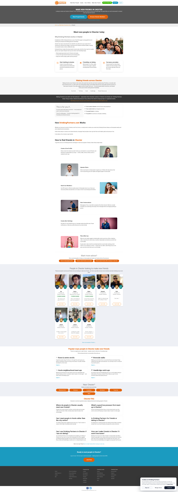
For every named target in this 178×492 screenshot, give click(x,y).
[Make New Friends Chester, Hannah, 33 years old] (103, 280)
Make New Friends (96, 2)
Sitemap (70, 478)
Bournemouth (113, 471)
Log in (120, 2)
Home (56, 25)
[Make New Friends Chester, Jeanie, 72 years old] (61, 314)
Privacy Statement (72, 473)
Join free (89, 459)
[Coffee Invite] (61, 287)
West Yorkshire (100, 476)
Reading (112, 476)
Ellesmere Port (62, 390)
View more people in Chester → (89, 342)
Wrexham (75, 390)
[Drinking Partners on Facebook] (87, 488)
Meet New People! (74, 2)
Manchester (85, 474)
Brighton (112, 473)
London (84, 471)
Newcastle (85, 478)
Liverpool (84, 482)
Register (115, 2)
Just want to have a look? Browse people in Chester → (89, 20)
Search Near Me (107, 2)
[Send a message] (65, 287)
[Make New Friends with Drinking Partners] (60, 3)
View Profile (61, 304)
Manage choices (158, 487)
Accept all (170, 487)
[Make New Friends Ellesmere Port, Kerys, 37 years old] (75, 280)
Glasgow (84, 476)
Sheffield (84, 480)
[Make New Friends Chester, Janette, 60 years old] (89, 314)
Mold (89, 393)
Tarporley (115, 390)
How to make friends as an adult (84, 260)
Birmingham (85, 473)
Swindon (112, 478)
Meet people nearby (78, 17)
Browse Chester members (97, 17)
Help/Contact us (58, 473)
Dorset (98, 471)
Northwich (102, 390)
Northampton (113, 474)
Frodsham (89, 390)
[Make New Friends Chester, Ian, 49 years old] (61, 280)
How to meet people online (67, 260)
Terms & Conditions (72, 471)
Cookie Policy (71, 474)
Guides (81, 2)
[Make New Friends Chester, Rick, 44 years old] (117, 280)
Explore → (58, 365)
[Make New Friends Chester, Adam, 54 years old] (89, 280)
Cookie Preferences (73, 476)
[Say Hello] (57, 287)
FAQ (55, 476)
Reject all (147, 487)
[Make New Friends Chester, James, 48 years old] (75, 314)
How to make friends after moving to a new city (106, 260)
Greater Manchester (101, 474)
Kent (98, 480)
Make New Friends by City (64, 25)
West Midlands (100, 473)
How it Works (87, 2)
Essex (98, 478)
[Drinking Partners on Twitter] (90, 488)
